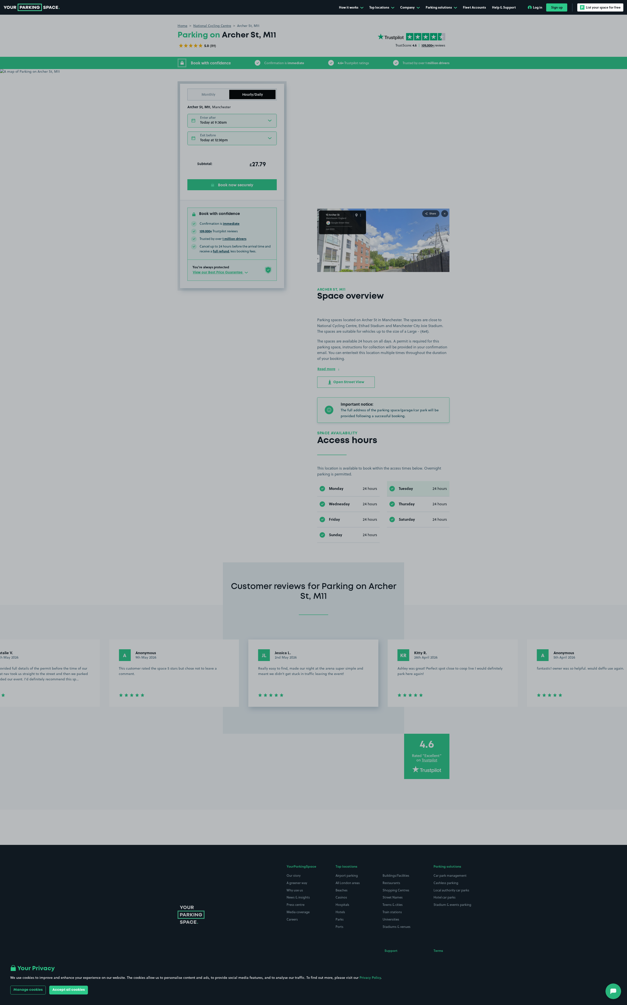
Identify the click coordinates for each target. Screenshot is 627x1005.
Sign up (557, 7)
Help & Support (504, 7)
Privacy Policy (370, 977)
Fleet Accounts (474, 7)
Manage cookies (28, 989)
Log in (537, 7)
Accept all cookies (68, 989)
